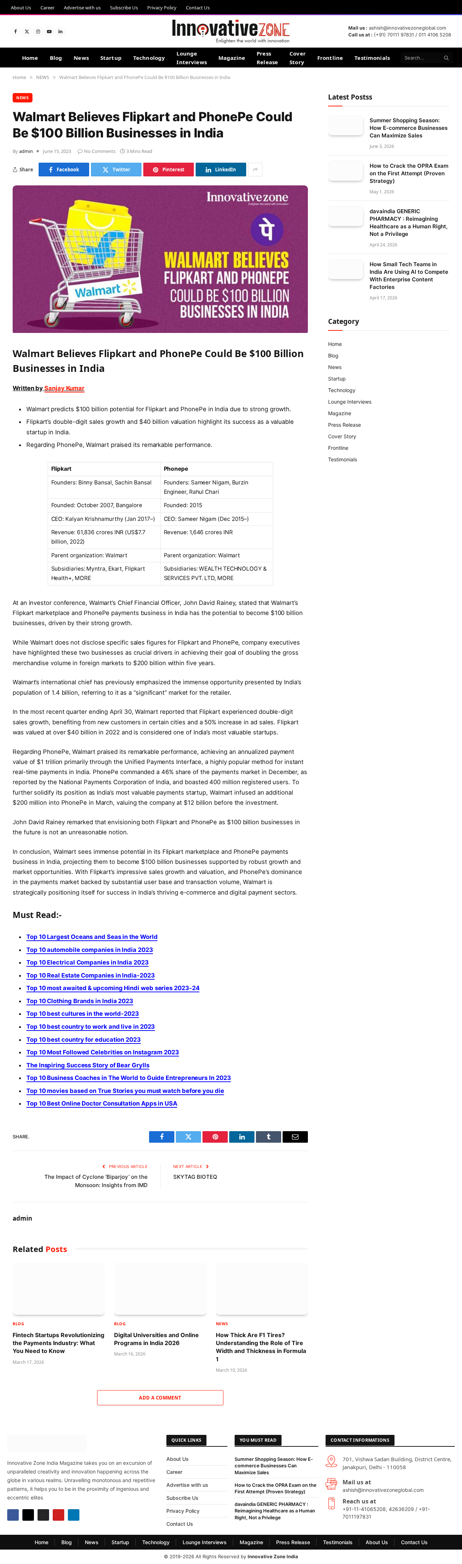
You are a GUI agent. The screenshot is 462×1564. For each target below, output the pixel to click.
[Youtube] (58, 1515)
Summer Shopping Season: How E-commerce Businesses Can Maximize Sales (409, 128)
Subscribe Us (124, 7)
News (81, 57)
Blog (56, 57)
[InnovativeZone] (231, 31)
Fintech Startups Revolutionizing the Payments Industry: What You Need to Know (58, 1343)
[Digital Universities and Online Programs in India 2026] (160, 1289)
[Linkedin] (73, 1515)
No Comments (100, 151)
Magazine (231, 57)
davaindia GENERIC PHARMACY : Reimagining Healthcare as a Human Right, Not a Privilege (409, 222)
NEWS (22, 97)
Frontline (330, 57)
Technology (149, 57)
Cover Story (297, 58)
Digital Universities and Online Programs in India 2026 (156, 1338)
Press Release (267, 58)
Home (30, 57)
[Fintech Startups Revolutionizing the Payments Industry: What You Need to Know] (59, 1289)
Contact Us (198, 7)
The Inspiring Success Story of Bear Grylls (87, 1065)
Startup (111, 57)
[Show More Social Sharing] (255, 169)
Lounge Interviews (191, 58)
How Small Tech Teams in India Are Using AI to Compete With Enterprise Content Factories (409, 275)
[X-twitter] (28, 1515)
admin (26, 151)
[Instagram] (43, 1515)
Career (47, 7)
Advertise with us (82, 7)
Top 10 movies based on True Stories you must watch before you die (125, 1090)
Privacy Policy (161, 7)
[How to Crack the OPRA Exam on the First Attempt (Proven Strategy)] (345, 171)
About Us (21, 7)
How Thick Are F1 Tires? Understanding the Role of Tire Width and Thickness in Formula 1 (261, 1347)
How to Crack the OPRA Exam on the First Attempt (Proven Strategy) (409, 173)
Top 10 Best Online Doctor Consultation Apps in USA (101, 1103)
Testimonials (372, 57)
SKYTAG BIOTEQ (195, 1176)
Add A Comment (160, 1397)
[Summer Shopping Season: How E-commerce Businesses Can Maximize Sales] (345, 125)
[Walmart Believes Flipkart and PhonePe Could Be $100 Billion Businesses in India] (160, 331)
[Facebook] (13, 1515)
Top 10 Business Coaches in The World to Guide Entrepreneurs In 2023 (128, 1077)
